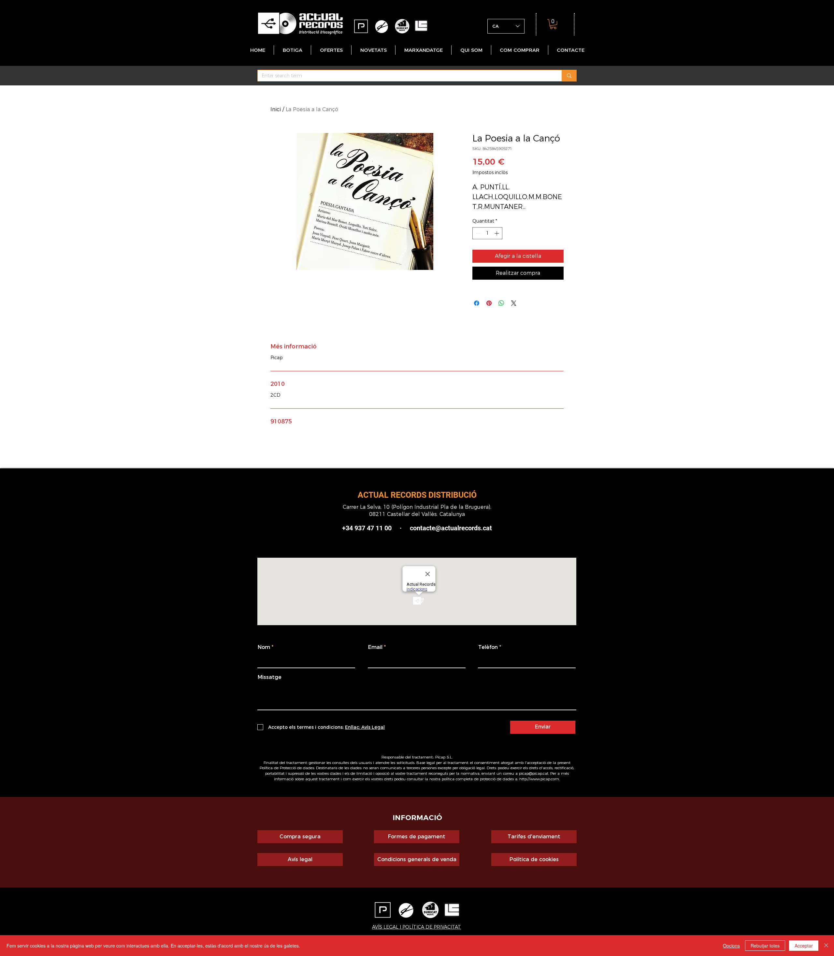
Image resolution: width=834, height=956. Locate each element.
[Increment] (497, 233)
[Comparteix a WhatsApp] (501, 303)
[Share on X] (514, 303)
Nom (264, 647)
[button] (553, 24)
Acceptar (804, 945)
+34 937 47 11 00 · (376, 528)
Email (375, 647)
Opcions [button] (731, 945)
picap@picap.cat (533, 773)
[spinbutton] (487, 233)
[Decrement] (477, 233)
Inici (275, 109)
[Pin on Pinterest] (489, 303)
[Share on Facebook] (477, 303)
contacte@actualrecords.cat (451, 528)
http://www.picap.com (539, 778)
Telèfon (488, 647)
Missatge (269, 677)
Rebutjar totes (765, 945)
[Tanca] (826, 945)
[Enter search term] (569, 75)
